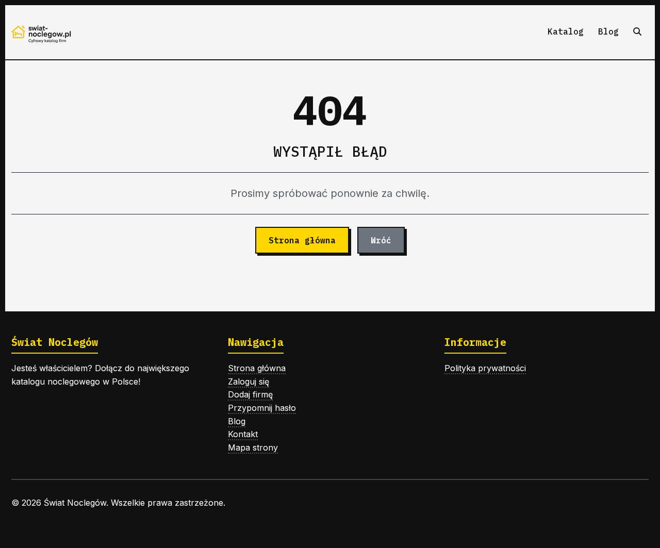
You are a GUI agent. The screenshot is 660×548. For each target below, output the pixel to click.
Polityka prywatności (485, 368)
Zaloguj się (248, 381)
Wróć (381, 240)
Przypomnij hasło (262, 408)
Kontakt (243, 434)
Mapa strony (253, 447)
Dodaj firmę (250, 394)
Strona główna (302, 240)
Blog (608, 31)
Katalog (566, 31)
